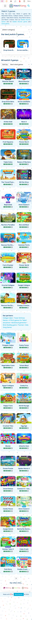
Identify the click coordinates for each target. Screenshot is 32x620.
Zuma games (5, 23)
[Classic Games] (11, 1)
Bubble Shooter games (20, 21)
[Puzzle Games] (6, 1)
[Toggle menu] (5, 6)
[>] (25, 46)
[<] (7, 46)
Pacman (21, 325)
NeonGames (19, 594)
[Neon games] (2, 1)
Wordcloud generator (18, 323)
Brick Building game (10, 325)
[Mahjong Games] (24, 1)
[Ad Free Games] (20, 1)
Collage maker (8, 318)
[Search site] (29, 6)
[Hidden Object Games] (15, 1)
